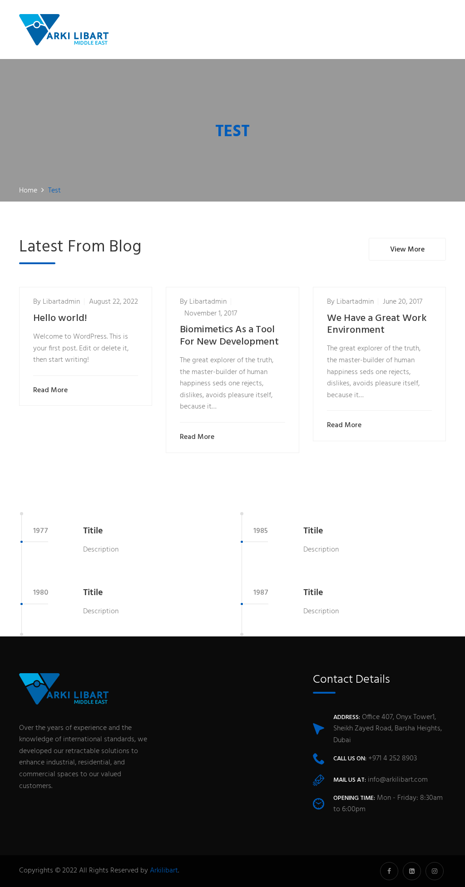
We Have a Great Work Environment (377, 324)
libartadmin (61, 302)
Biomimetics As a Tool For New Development (229, 336)
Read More (50, 390)
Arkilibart (164, 871)
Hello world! (60, 318)
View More (407, 250)
